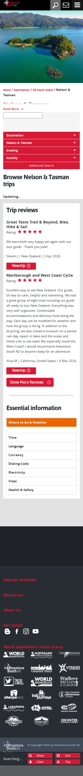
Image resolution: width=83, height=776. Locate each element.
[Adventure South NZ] (8, 4)
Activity (12, 158)
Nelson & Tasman (19, 143)
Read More (11, 109)
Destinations (22, 90)
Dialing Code (19, 463)
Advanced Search (41, 165)
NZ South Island (43, 90)
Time (13, 437)
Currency (16, 455)
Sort (67, 755)
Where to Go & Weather (28, 422)
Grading (12, 150)
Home (7, 90)
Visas (13, 481)
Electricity (17, 472)
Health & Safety (21, 490)
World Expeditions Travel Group (33, 647)
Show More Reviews (26, 382)
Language (16, 446)
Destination (14, 135)
